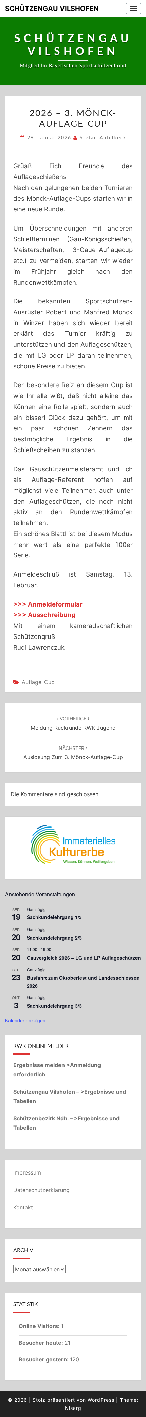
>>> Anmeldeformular (48, 604)
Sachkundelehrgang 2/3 (54, 937)
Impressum (27, 1172)
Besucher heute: (42, 1342)
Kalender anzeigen (25, 1020)
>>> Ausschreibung (44, 615)
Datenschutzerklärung (41, 1189)
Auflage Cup (38, 682)
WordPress (101, 1400)
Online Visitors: (40, 1326)
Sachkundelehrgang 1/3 (54, 917)
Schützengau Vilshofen (52, 8)
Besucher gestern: (44, 1359)
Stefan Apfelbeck (103, 138)
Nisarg (73, 1408)
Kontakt (23, 1207)
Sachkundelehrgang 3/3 (54, 1005)
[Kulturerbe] (73, 844)
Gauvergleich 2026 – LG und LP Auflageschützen (84, 957)
